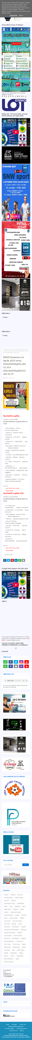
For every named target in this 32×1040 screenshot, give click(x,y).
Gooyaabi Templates (24, 1037)
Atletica (6, 956)
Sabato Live (7, 938)
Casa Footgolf (7, 935)
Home (7, 1024)
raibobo (6, 378)
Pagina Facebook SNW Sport (16, 1026)
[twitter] (16, 662)
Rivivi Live (20, 894)
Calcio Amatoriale (17, 921)
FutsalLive (13, 894)
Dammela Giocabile (16, 912)
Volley (5, 918)
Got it (21, 15)
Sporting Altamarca (9, 941)
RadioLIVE (17, 906)
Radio (23, 906)
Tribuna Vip (7, 927)
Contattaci (22, 1024)
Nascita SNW (20, 956)
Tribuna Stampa (19, 897)
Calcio (11, 906)
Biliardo (20, 932)
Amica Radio (9, 491)
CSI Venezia (7, 950)
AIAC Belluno (15, 927)
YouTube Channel (9, 1028)
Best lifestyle (15, 938)
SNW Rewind (13, 953)
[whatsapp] (5, 662)
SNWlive (22, 918)
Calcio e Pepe (16, 944)
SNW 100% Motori (8, 959)
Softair (17, 959)
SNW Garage (7, 947)
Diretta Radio (20, 903)
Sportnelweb (7, 1035)
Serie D (20, 924)
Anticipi (21, 953)
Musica (22, 1030)
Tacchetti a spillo (14, 349)
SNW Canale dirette (22, 1028)
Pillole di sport (20, 950)
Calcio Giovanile (14, 918)
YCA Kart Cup (19, 941)
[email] (16, 666)
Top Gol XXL (7, 921)
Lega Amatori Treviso (9, 903)
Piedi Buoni (24, 929)
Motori (22, 909)
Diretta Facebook (8, 915)
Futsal (5, 906)
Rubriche (13, 900)
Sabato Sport (7, 909)
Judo (13, 950)
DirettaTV (6, 900)
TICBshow (15, 909)
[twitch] (21, 666)
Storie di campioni (8, 961)
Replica (24, 944)
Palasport (23, 938)
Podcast (6, 912)
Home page (6, 349)
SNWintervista (16, 947)
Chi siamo (14, 1024)
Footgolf (23, 927)
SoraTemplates (6, 1037)
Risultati (6, 953)
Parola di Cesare (18, 935)
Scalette (17, 915)
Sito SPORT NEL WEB (12, 488)
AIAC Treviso (7, 944)
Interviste (24, 915)
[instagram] (21, 662)
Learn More (13, 15)
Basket (24, 947)
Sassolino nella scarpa (9, 932)
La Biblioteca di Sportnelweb (11, 929)
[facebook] (11, 662)
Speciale (14, 924)
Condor (12, 956)
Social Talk (6, 924)
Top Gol (6, 894)
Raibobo (21, 1035)
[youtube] (26, 662)
